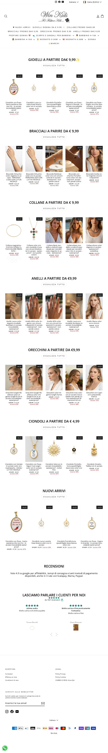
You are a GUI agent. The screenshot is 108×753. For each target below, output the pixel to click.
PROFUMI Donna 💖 (20, 35)
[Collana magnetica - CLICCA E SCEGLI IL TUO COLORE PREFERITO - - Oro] (8, 258)
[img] (54, 598)
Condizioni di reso (12, 680)
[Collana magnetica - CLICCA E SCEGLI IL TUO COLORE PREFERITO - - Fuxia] (15, 258)
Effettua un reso (11, 677)
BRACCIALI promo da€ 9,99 (23, 31)
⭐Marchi (54, 43)
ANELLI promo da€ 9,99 (86, 31)
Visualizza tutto (54, 65)
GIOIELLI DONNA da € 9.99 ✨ (49, 27)
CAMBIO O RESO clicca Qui (65, 680)
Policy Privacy (60, 674)
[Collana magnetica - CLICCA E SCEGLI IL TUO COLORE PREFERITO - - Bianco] (12, 258)
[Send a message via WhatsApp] (5, 748)
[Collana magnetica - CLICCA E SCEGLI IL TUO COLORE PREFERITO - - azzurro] (15, 261)
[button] (52, 634)
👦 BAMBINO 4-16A (86, 35)
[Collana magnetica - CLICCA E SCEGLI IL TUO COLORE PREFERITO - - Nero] (19, 258)
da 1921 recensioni (52, 600)
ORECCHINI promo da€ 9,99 (55, 31)
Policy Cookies (60, 677)
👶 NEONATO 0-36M (48, 39)
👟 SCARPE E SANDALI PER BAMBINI (52, 35)
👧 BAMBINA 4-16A (22, 39)
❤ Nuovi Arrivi (22, 27)
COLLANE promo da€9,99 (81, 27)
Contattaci (9, 674)
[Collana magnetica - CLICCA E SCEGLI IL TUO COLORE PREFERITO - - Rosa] (12, 261)
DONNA (92, 39)
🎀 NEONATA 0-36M (73, 39)
